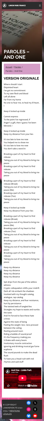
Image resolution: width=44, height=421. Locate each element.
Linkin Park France (17, 5)
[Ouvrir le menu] (39, 5)
